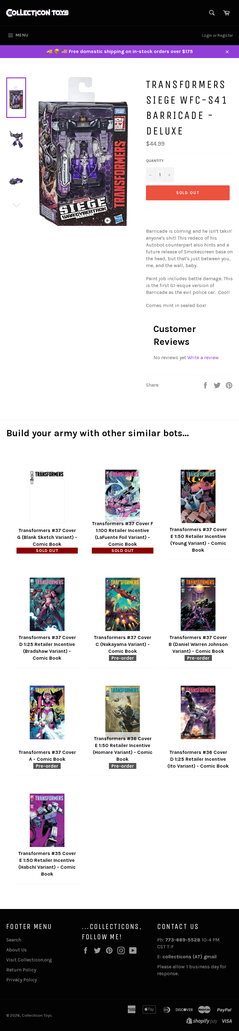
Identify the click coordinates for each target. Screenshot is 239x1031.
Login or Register (217, 35)
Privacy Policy (21, 980)
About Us (16, 950)
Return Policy (21, 970)
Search (13, 940)
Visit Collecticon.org (29, 960)
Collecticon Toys (37, 1015)
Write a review (203, 357)
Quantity (155, 161)
